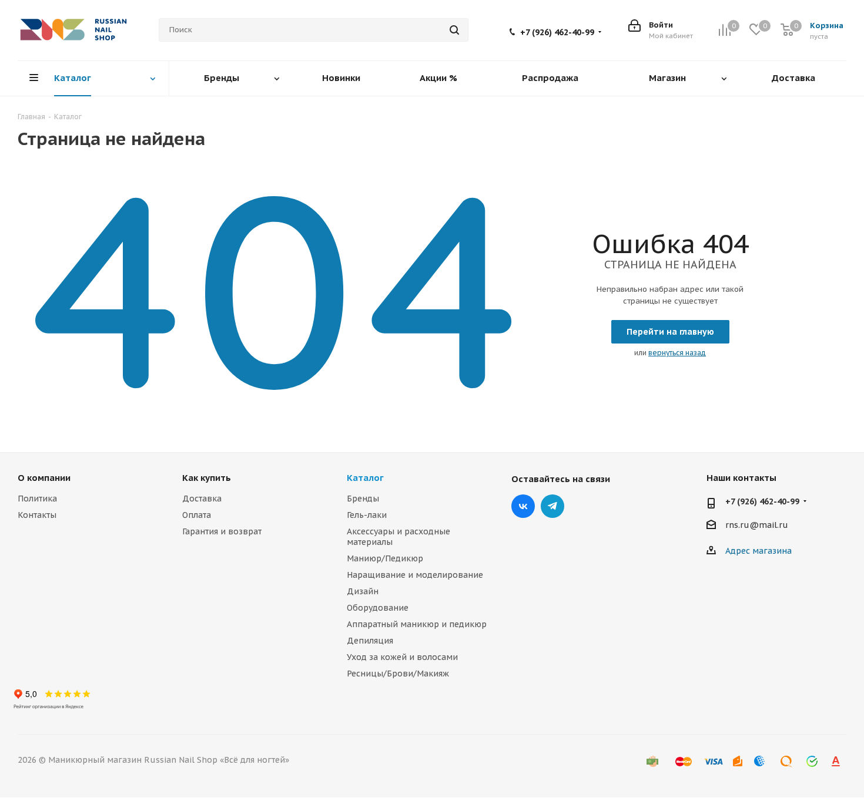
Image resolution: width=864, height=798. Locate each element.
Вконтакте (523, 506)
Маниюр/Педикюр (385, 558)
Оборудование (377, 607)
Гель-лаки (367, 515)
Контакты (37, 515)
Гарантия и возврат (222, 531)
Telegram (552, 506)
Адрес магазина (758, 551)
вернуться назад (677, 352)
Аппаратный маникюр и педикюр (417, 624)
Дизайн (363, 591)
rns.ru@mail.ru (756, 525)
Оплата (196, 515)
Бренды (363, 498)
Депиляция (370, 640)
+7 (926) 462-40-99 (557, 32)
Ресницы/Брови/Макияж (398, 673)
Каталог (365, 477)
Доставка (202, 498)
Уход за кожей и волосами (402, 657)
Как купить (206, 477)
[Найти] (454, 30)
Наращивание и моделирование (415, 575)
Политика (37, 498)
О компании (44, 477)
